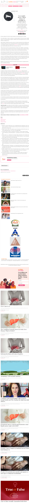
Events (2, 4)
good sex (6, 4)
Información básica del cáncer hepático (12, 354)
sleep (4, 172)
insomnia (15, 44)
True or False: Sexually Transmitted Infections (14, 501)
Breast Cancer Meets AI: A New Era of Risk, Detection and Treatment (18, 200)
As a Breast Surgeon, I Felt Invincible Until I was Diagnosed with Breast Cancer (19, 194)
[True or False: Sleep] (17, 67)
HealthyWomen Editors (21, 30)
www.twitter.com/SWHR (24, 114)
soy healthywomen (18, 4)
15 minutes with (3, 406)
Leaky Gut (19, 259)
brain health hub (11, 4)
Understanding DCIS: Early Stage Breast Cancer (17, 213)
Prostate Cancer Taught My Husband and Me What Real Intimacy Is (15, 449)
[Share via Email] (25, 33)
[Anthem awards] (15, 241)
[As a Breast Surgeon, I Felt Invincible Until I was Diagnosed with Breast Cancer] (5, 196)
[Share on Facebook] (18, 33)
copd (1, 380)
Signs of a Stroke (10, 259)
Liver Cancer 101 (5, 306)
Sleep (2, 118)
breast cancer (15, 11)
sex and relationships (4, 478)
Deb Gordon (3, 379)
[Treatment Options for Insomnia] (3, 67)
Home (12, 11)
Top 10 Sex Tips (15, 259)
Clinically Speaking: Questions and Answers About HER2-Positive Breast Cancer (19, 207)
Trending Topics (4, 258)
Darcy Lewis (3, 357)
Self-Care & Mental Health (22, 31)
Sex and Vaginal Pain (9, 260)
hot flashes (23, 73)
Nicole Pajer (3, 405)
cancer (6, 172)
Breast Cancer (3, 120)
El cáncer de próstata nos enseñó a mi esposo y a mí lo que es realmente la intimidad (14, 472)
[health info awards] (15, 251)
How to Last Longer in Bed (24, 260)
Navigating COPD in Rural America (10, 376)
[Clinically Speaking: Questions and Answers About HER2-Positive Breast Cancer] (5, 209)
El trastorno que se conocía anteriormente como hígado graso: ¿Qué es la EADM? (14, 425)
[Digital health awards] (15, 223)
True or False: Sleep (23, 67)
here (3, 103)
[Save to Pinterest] (21, 33)
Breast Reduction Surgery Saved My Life (16, 180)
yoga (20, 86)
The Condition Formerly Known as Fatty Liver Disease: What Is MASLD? (14, 330)
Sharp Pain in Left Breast (4, 259)
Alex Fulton (3, 334)
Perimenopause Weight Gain (16, 260)
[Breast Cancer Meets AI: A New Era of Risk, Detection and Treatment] (5, 202)
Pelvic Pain (4, 260)
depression (19, 70)
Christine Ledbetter (4, 452)
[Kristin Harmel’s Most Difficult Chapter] (5, 189)
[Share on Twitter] (20, 33)
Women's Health (3, 121)
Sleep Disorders (3, 119)
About (25, 1)
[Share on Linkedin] (23, 33)
